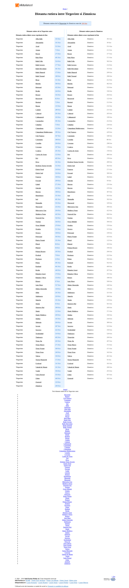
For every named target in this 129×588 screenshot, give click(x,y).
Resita (38, 270)
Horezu (38, 192)
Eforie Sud (39, 173)
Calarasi (38, 113)
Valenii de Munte (41, 367)
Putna (38, 263)
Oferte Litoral (64, 580)
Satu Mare (39, 285)
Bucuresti (39, 98)
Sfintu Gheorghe (41, 289)
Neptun (38, 222)
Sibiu (37, 292)
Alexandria (39, 42)
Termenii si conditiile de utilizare (58, 586)
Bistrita (38, 84)
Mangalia (39, 203)
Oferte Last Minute (52, 580)
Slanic (38, 311)
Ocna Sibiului (40, 225)
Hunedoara (39, 195)
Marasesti (39, 207)
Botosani (39, 87)
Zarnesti (38, 382)
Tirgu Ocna (40, 352)
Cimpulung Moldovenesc (44, 132)
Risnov (38, 281)
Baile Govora (40, 65)
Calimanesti (40, 117)
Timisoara (39, 337)
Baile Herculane (41, 69)
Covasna (39, 147)
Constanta (39, 139)
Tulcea (38, 356)
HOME (27, 580)
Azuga (38, 50)
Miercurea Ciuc (41, 210)
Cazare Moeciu (83, 582)
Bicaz (37, 80)
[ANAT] (110, 580)
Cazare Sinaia (53, 582)
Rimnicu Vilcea (41, 278)
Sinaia (38, 304)
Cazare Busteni (43, 582)
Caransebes (40, 121)
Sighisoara (39, 296)
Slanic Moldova (41, 315)
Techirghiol (39, 333)
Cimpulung (39, 128)
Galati (38, 184)
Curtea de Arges (41, 154)
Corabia (38, 143)
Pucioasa (39, 259)
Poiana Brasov (41, 251)
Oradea (38, 229)
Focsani (38, 181)
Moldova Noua (41, 214)
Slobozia (38, 322)
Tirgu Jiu (39, 341)
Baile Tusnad (40, 76)
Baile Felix (39, 61)
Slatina (38, 319)
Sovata (38, 326)
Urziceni (38, 363)
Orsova (38, 233)
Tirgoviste (70, 337)
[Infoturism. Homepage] (24, 7)
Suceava (38, 330)
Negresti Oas (40, 218)
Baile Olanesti (40, 72)
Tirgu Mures (40, 345)
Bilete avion (73, 580)
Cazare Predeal (63, 582)
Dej (37, 158)
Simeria (38, 300)
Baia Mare (39, 57)
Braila (38, 91)
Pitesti (38, 244)
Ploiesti (38, 248)
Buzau (38, 106)
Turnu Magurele (41, 360)
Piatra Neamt (40, 240)
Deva (37, 162)
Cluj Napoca (40, 136)
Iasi (37, 199)
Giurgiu (38, 188)
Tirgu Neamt (40, 348)
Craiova (38, 151)
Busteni (38, 102)
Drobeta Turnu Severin (44, 166)
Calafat (38, 110)
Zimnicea (39, 386)
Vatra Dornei (40, 375)
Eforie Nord (40, 169)
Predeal (38, 255)
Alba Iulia (39, 39)
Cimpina (39, 125)
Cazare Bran (73, 582)
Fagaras (38, 177)
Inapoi (65, 389)
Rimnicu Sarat (41, 274)
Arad (37, 46)
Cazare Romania (31, 582)
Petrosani (39, 236)
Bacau (38, 54)
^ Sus (113, 576)
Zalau (38, 378)
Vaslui (38, 371)
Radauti (38, 266)
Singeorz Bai (40, 307)
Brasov (38, 95)
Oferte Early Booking (38, 580)
